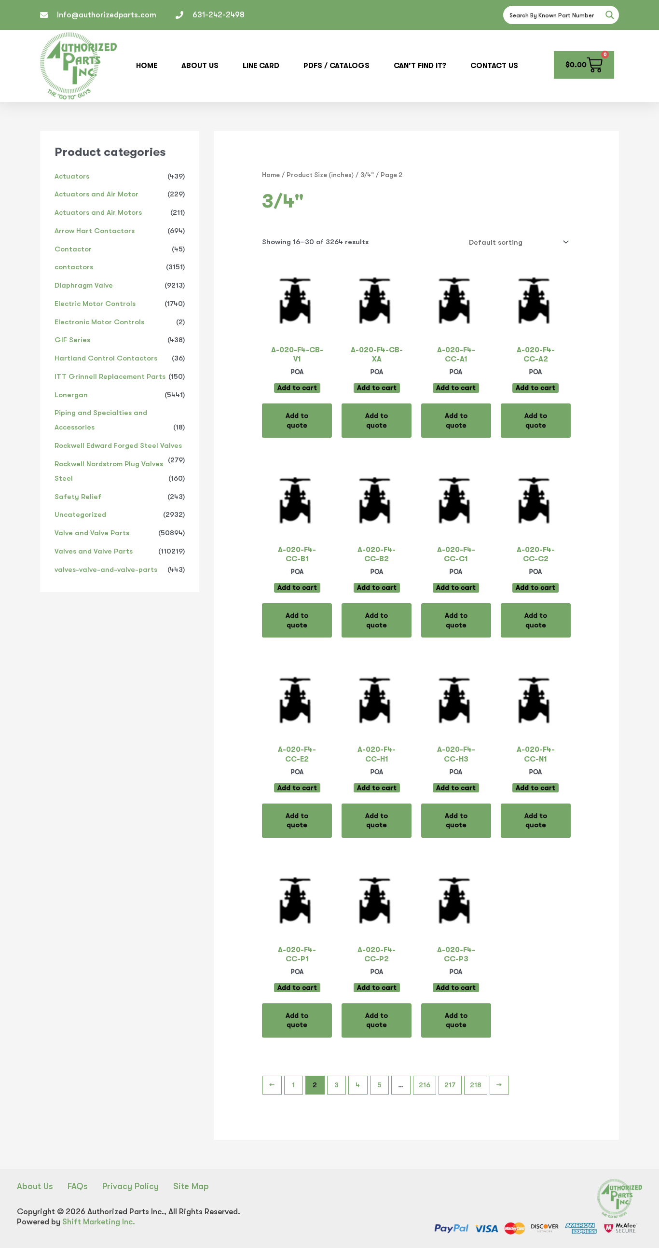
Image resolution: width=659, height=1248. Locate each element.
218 (475, 1085)
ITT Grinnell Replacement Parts (110, 376)
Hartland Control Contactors (106, 358)
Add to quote (297, 420)
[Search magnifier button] (610, 15)
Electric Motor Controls (95, 303)
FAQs (78, 1186)
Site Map (191, 1186)
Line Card (261, 65)
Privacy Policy (130, 1186)
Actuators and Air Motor (96, 194)
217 (449, 1085)
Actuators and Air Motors (98, 212)
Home (146, 65)
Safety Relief (78, 496)
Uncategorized (80, 514)
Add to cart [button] (297, 387)
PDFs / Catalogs (336, 65)
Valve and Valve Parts (92, 532)
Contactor (73, 249)
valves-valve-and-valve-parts (106, 569)
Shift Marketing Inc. (98, 1221)
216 (424, 1085)
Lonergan (71, 394)
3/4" (367, 175)
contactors (74, 267)
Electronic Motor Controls (99, 322)
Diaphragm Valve (84, 285)
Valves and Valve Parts (94, 551)
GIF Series (72, 339)
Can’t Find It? (420, 65)
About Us (200, 65)
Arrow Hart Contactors (95, 230)
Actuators (72, 176)
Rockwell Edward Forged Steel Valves (118, 445)
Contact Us (494, 65)
